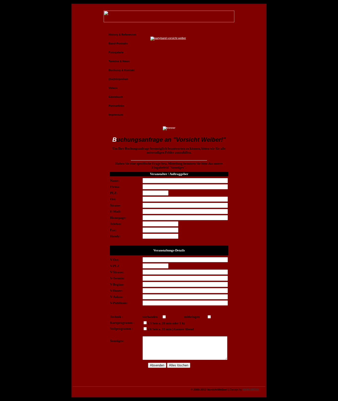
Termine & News (119, 61)
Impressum (116, 114)
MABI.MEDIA (251, 389)
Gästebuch (116, 96)
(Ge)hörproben (118, 79)
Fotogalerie (116, 52)
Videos (113, 88)
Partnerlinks (116, 105)
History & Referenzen (122, 34)
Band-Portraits (118, 43)
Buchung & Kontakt (122, 70)
